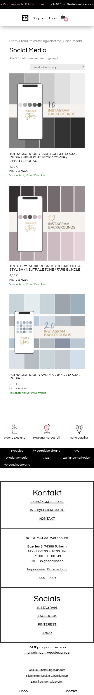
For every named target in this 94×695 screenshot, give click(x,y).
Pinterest (47, 624)
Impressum (36, 569)
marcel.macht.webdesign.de (47, 652)
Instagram (47, 607)
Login (53, 18)
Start (13, 41)
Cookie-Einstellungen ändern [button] (47, 669)
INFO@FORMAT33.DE (47, 510)
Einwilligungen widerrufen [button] (47, 681)
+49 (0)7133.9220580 (47, 501)
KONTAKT (47, 518)
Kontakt (71, 691)
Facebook (47, 616)
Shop (36, 18)
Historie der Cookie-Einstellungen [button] (47, 675)
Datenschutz (57, 569)
